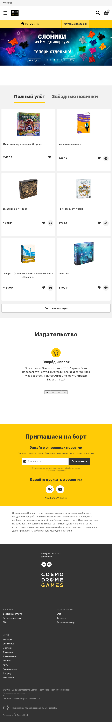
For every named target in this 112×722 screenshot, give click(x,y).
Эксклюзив (8, 677)
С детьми (7, 648)
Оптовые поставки (75, 24)
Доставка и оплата (12, 614)
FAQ (5, 622)
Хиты (5, 665)
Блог (59, 614)
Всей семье (8, 644)
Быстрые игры (10, 669)
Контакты (61, 618)
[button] (47, 59)
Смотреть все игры (56, 308)
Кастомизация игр (66, 622)
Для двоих (8, 652)
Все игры (7, 639)
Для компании (9, 656)
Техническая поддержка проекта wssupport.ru (34, 708)
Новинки (7, 661)
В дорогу (7, 673)
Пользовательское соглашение (16, 693)
